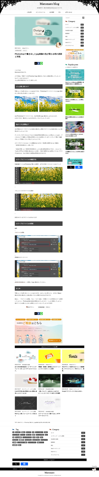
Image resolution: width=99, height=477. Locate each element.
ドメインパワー (32, 442)
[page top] (94, 469)
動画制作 (74, 33)
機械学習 (22, 439)
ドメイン (23, 434)
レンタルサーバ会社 (22, 442)
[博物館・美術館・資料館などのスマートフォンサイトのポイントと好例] (49, 356)
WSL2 (45, 432)
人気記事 (29, 12)
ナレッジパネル (40, 434)
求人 (59, 12)
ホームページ (44, 439)
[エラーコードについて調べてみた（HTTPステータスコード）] (49, 403)
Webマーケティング (74, 39)
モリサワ (29, 432)
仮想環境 (15, 445)
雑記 (74, 36)
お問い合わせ (68, 12)
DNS (38, 437)
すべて (74, 24)
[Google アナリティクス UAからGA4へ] (73, 380)
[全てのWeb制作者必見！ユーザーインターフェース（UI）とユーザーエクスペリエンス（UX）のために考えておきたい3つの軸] (26, 356)
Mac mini (29, 434)
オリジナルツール (40, 12)
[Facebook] (38, 63)
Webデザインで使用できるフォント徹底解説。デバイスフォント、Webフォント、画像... (73, 368)
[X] (35, 63)
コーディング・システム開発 (74, 27)
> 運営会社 (14, 469)
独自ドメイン (40, 442)
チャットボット (39, 432)
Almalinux (15, 439)
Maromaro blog (49, 4)
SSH (42, 437)
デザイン (25, 50)
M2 (33, 432)
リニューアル (16, 434)
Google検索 (18, 437)
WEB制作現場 (18, 50)
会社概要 (52, 12)
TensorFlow (28, 439)
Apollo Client (36, 439)
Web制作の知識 (74, 30)
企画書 (14, 442)
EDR (34, 437)
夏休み (23, 432)
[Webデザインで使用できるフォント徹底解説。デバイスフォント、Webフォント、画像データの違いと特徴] (73, 356)
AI (13, 432)
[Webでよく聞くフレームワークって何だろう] (26, 403)
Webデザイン (30, 307)
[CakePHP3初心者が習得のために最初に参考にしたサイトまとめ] (26, 380)
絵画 (34, 434)
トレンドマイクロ (27, 437)
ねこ (46, 434)
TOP (16, 422)
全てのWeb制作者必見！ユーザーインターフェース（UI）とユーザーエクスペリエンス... (26, 368)
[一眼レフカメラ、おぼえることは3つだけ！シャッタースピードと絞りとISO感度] (49, 380)
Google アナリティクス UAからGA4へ (72, 391)
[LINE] (41, 63)
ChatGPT (18, 432)
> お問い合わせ (22, 469)
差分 (20, 445)
